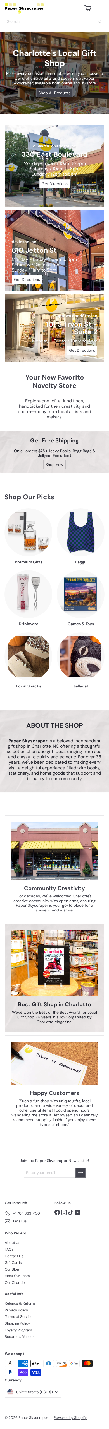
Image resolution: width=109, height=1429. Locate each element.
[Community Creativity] (54, 851)
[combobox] (54, 21)
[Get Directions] (54, 166)
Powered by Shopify (70, 1417)
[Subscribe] (80, 1173)
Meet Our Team (17, 1275)
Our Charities (16, 1282)
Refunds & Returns (20, 1303)
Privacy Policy (16, 1310)
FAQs (9, 1249)
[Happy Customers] (54, 1063)
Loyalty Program (18, 1330)
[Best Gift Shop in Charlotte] (54, 963)
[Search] (100, 21)
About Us (12, 1242)
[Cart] (87, 8)
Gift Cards (13, 1262)
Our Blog (12, 1269)
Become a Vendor (19, 1336)
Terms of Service (18, 1316)
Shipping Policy (17, 1323)
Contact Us (14, 1256)
